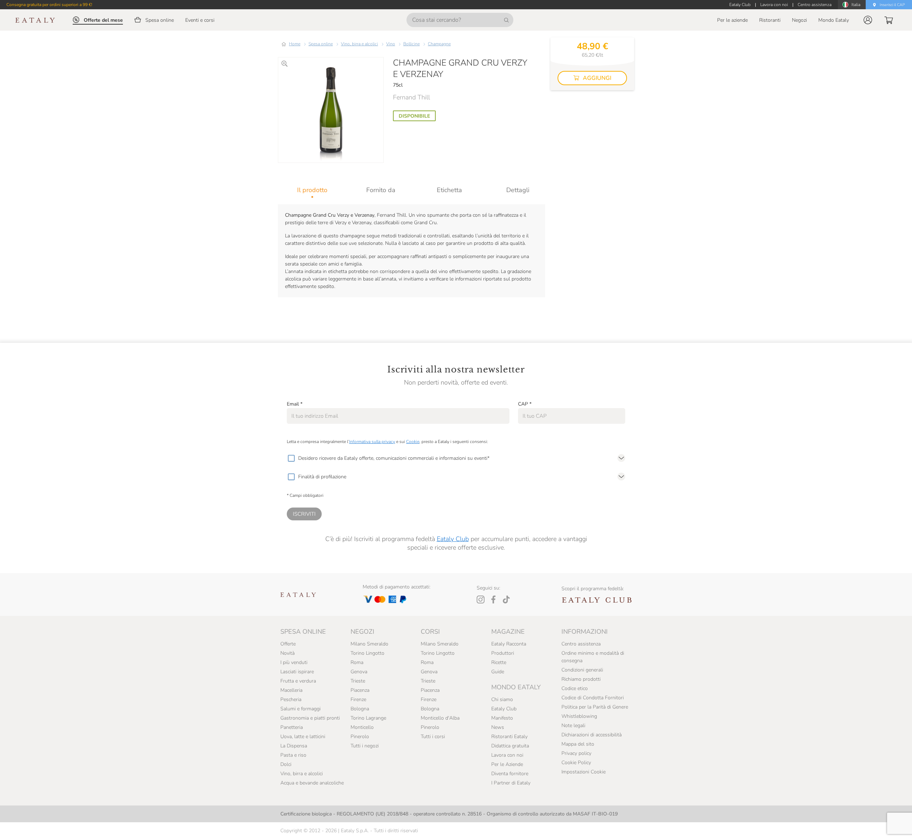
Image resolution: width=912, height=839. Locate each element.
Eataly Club (453, 539)
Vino (390, 44)
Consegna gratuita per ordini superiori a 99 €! (49, 4)
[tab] (312, 190)
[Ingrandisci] (284, 63)
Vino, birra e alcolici (359, 44)
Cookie (412, 441)
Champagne (439, 44)
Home (294, 44)
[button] (867, 20)
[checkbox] (291, 458)
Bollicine (411, 44)
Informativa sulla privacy (372, 441)
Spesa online (321, 44)
